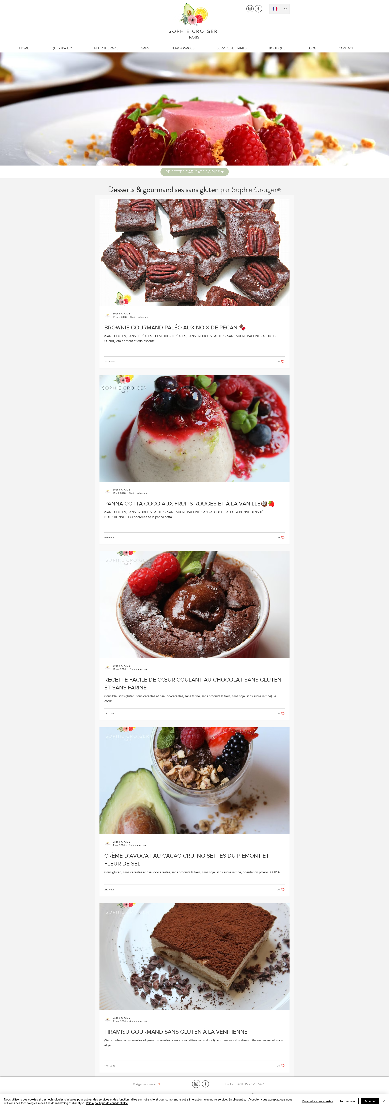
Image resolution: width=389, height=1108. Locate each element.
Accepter (370, 1101)
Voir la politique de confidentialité (107, 1103)
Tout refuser (347, 1101)
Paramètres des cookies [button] (317, 1101)
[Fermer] (384, 1101)
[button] (194, 172)
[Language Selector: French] (279, 9)
